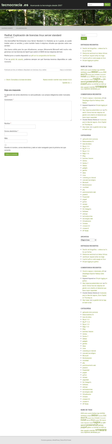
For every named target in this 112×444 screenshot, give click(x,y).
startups (85, 214)
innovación (103, 74)
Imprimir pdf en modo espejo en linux (94, 58)
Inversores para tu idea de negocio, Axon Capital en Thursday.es (94, 122)
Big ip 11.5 (85, 151)
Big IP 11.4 (86, 149)
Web (6, 138)
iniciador (97, 74)
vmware (101, 86)
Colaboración (21, 28)
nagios (96, 79)
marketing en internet (89, 177)
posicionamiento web (89, 192)
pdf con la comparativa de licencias (43, 55)
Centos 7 (85, 163)
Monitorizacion (87, 185)
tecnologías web (87, 219)
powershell (92, 81)
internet (88, 77)
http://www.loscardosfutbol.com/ (92, 110)
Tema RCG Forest (65, 440)
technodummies (87, 216)
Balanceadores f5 (88, 141)
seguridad (85, 206)
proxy (101, 81)
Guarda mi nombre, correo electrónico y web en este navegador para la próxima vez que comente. (35, 148)
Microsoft (85, 182)
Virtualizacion (86, 221)
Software (20, 70)
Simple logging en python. (90, 60)
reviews (84, 204)
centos (102, 69)
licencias (35, 70)
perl (102, 79)
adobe (86, 70)
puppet (84, 83)
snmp (96, 83)
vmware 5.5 (86, 226)
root (93, 84)
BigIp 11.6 (85, 153)
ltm (101, 76)
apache (90, 70)
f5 (86, 74)
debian (94, 71)
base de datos (86, 144)
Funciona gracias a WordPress (50, 440)
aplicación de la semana (90, 139)
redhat (44, 70)
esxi (83, 74)
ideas (92, 74)
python (89, 84)
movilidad (85, 187)
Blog (83, 156)
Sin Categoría (86, 209)
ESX (104, 72)
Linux (84, 175)
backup (94, 70)
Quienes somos (7, 28)
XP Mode (85, 231)
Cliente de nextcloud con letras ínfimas (94, 53)
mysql (90, 79)
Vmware (85, 223)
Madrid (104, 77)
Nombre (7, 123)
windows (94, 88)
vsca (82, 89)
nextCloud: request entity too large (93, 56)
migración (86, 79)
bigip (98, 70)
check (89, 72)
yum (99, 89)
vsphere (87, 88)
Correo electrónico (11, 131)
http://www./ (86, 127)
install (83, 76)
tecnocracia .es (15, 4)
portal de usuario (16, 59)
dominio (101, 72)
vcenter (92, 87)
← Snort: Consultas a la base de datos (17, 79)
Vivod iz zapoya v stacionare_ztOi (93, 98)
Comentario (8, 99)
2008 (82, 70)
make (82, 79)
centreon (84, 72)
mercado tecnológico (89, 180)
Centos (84, 161)
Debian (84, 165)
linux (40, 70)
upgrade (86, 87)
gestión (84, 170)
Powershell (85, 197)
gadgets (85, 168)
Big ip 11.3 (85, 146)
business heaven (87, 158)
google (89, 74)
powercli (85, 194)
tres (14, 70)
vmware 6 (85, 228)
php (83, 190)
